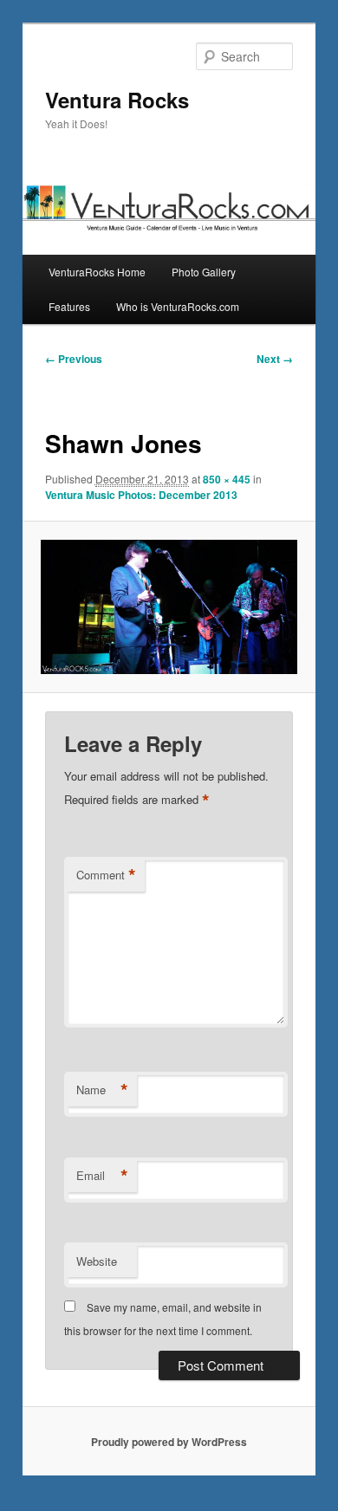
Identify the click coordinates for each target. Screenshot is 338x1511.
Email (102, 1176)
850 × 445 (226, 479)
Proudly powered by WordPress (169, 1441)
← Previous (73, 358)
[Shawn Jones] (168, 607)
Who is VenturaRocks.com (177, 306)
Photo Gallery (204, 271)
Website (96, 1261)
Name (102, 1090)
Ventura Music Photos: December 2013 (141, 495)
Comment (106, 875)
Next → (275, 358)
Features (69, 306)
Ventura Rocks (117, 99)
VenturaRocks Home (97, 271)
